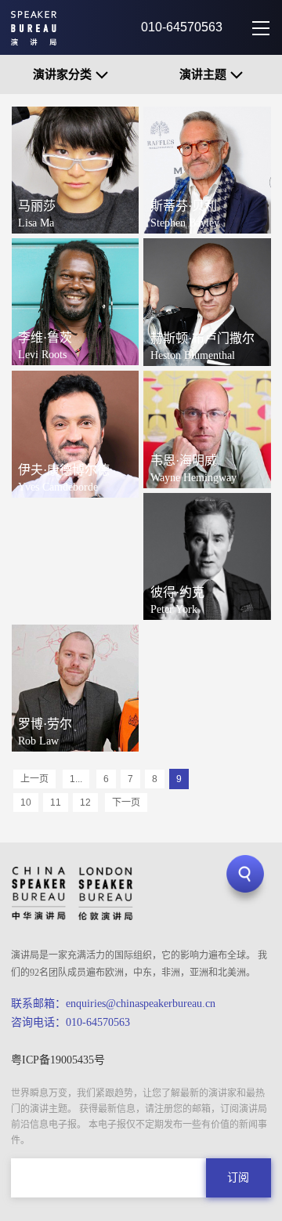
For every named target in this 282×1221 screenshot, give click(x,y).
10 (25, 802)
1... (76, 779)
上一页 (34, 779)
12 (85, 802)
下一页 (126, 802)
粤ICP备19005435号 (58, 1060)
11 (55, 802)
